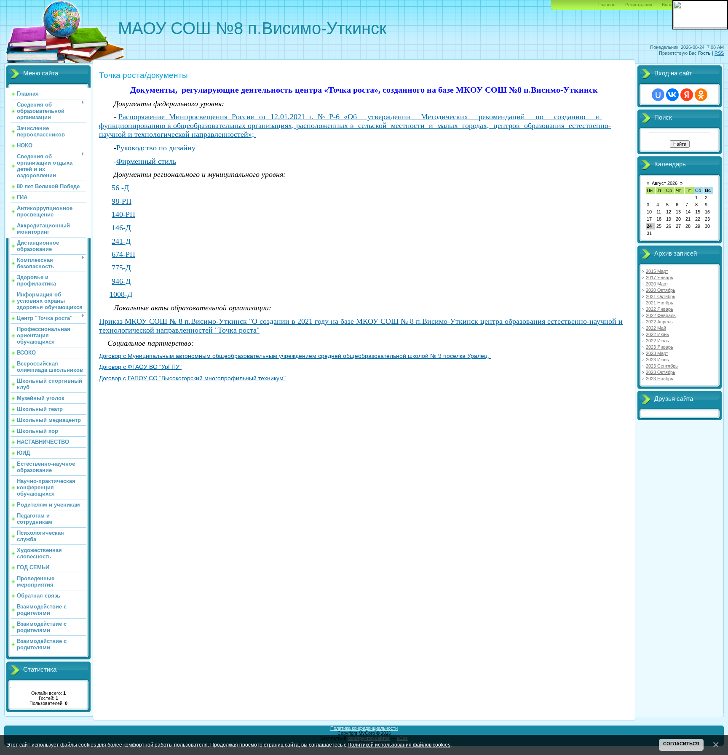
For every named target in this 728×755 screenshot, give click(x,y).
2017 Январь (659, 277)
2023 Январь (659, 346)
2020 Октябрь (660, 290)
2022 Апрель (659, 321)
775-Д (121, 268)
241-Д (121, 241)
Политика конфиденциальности (364, 728)
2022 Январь (659, 309)
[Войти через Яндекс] (686, 94)
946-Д (121, 281)
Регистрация (638, 4)
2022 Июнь (657, 334)
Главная (607, 4)
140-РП (123, 214)
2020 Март (657, 283)
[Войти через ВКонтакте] (672, 94)
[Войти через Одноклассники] (701, 94)
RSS (719, 53)
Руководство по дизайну (155, 148)
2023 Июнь (657, 359)
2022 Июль (657, 340)
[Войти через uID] (658, 94)
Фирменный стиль (146, 161)
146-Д (121, 228)
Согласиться (681, 743)
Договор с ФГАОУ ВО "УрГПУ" (140, 366)
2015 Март (657, 271)
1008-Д (121, 294)
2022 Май (656, 328)
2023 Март (657, 353)
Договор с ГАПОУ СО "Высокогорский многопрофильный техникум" (192, 378)
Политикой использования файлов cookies (399, 744)
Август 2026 (664, 183)
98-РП (121, 201)
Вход (667, 4)
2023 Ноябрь (659, 378)
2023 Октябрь (660, 372)
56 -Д (120, 188)
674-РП (123, 254)
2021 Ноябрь (659, 302)
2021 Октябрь (660, 296)
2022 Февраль (661, 315)
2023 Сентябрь (662, 365)
